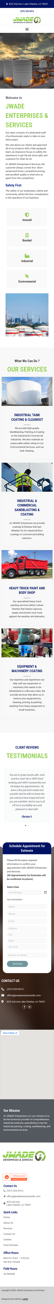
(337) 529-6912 (27, 11)
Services (7, 1228)
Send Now (17, 963)
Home (6, 1217)
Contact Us (9, 1234)
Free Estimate (10, 1245)
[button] (27, 29)
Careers (7, 1239)
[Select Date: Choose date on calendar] (45, 892)
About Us (8, 1222)
